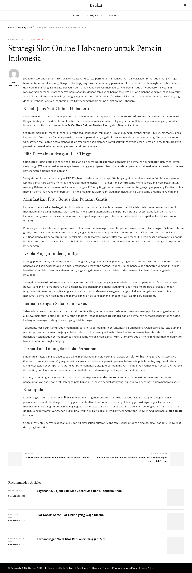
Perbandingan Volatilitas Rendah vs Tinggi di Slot (71, 539)
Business (114, 15)
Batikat (96, 5)
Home (76, 15)
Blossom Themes (101, 567)
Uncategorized (39, 39)
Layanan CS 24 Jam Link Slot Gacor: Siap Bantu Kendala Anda (79, 491)
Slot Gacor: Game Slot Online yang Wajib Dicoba (70, 515)
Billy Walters (14, 83)
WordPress (132, 567)
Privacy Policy (94, 15)
